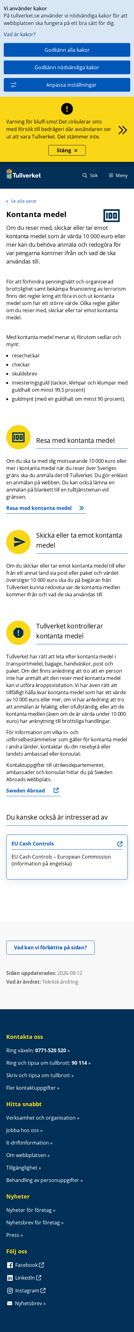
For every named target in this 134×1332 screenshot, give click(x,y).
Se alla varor (24, 201)
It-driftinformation (27, 1142)
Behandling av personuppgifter (42, 1180)
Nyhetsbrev (28, 1303)
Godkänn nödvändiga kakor (67, 67)
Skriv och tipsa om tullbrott (38, 1075)
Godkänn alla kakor (67, 49)
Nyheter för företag (29, 1210)
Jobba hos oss (22, 1130)
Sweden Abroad (25, 790)
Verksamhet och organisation (41, 1117)
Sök (93, 175)
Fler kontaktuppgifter (31, 1087)
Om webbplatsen (26, 1155)
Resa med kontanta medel (39, 508)
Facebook (27, 1265)
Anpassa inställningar (71, 84)
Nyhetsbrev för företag (33, 1222)
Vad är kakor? (20, 34)
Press (12, 1235)
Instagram (28, 1290)
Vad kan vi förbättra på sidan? (54, 947)
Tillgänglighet (21, 1167)
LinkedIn (25, 1277)
